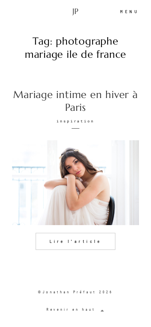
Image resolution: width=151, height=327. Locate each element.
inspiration (76, 121)
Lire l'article (75, 241)
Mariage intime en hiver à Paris (75, 101)
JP (75, 11)
